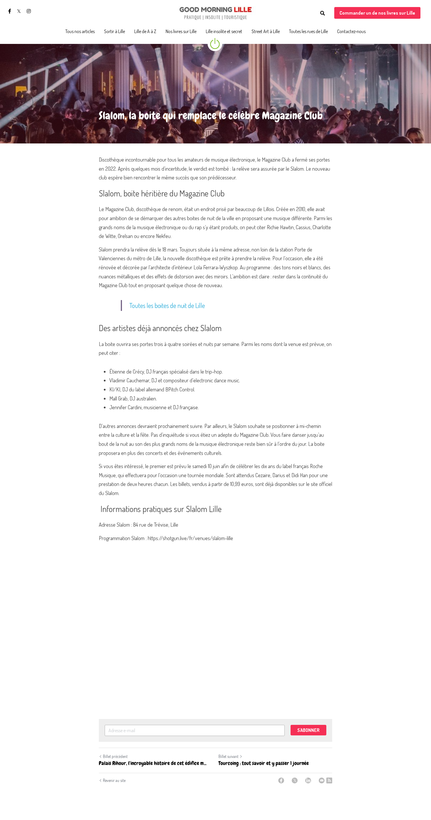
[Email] (322, 780)
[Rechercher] (322, 13)
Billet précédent (115, 756)
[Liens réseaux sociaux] (9, 11)
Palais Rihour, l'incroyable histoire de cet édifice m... (152, 763)
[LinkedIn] (308, 780)
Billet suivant (228, 756)
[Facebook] (281, 780)
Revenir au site (114, 780)
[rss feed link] (329, 780)
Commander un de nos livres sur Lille (377, 13)
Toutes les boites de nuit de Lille (167, 305)
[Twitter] (295, 780)
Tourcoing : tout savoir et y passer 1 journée (263, 763)
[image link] (215, 12)
